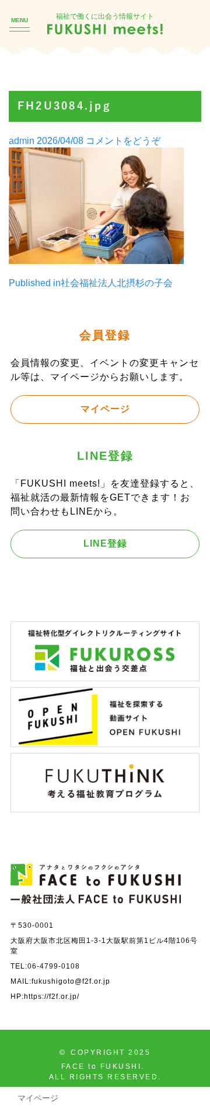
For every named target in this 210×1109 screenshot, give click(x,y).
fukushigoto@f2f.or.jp (71, 981)
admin (21, 140)
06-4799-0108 (53, 966)
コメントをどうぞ (123, 140)
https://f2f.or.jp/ (51, 996)
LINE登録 (105, 543)
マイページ (105, 408)
